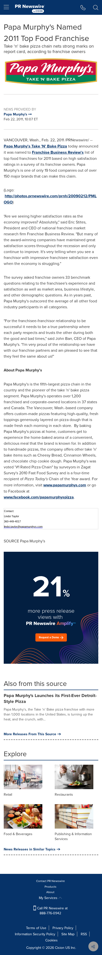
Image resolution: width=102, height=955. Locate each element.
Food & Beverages (18, 833)
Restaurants (64, 794)
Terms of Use (36, 927)
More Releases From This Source (30, 734)
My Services (48, 897)
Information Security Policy (35, 934)
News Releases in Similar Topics (29, 849)
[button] (51, 72)
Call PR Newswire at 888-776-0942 (52, 911)
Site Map (68, 934)
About (50, 892)
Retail (8, 794)
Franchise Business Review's (58, 152)
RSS (84, 934)
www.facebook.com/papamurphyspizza (39, 497)
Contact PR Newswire (50, 881)
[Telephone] (83, 7)
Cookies (51, 940)
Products (50, 886)
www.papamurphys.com (64, 485)
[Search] (95, 7)
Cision (59, 947)
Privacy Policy (62, 927)
